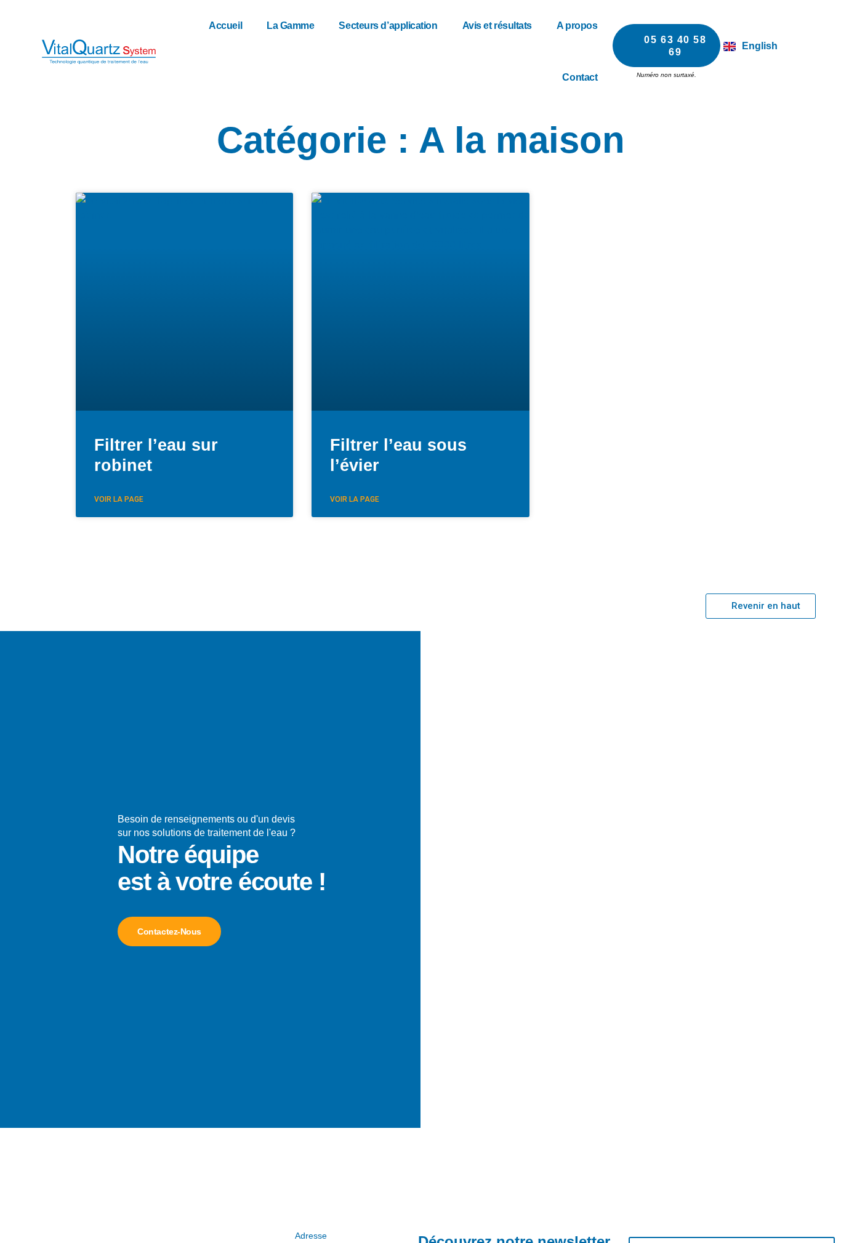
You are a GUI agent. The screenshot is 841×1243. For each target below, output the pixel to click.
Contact (579, 77)
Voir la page (118, 499)
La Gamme (290, 25)
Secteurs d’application (388, 25)
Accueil (225, 25)
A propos (577, 25)
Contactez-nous (169, 931)
